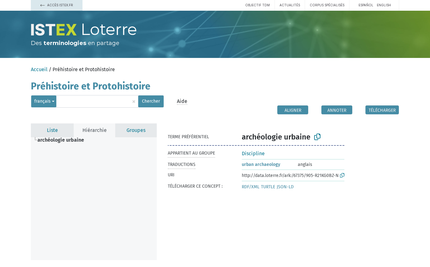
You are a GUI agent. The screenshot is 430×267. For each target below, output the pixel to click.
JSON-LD (285, 187)
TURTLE (268, 187)
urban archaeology (261, 164)
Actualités (290, 5)
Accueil (39, 69)
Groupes (136, 130)
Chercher (151, 101)
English (384, 5)
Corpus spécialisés (327, 5)
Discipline (253, 153)
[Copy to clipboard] (317, 137)
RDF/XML (250, 187)
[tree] (94, 198)
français (42, 101)
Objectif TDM (257, 5)
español (366, 5)
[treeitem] (63, 140)
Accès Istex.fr (59, 5)
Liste (52, 130)
